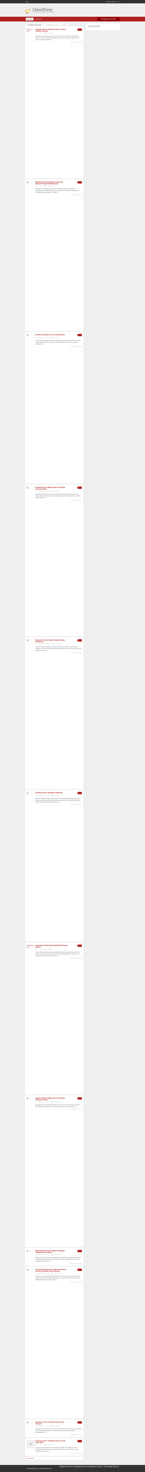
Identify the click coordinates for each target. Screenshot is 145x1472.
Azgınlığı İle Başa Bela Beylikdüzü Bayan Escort (52, 946)
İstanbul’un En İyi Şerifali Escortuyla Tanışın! (50, 1423)
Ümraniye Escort (111, 1466)
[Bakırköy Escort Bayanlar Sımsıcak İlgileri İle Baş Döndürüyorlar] (31, 182)
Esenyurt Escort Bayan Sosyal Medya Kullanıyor (50, 641)
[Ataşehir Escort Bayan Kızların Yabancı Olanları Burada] (31, 31)
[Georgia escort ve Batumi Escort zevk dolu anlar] (31, 1448)
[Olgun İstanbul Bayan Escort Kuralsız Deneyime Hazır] (31, 1098)
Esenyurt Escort (42, 643)
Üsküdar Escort (42, 1273)
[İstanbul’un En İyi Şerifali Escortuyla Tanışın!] (31, 1423)
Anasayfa (30, 19)
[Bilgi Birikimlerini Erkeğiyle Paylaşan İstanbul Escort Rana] (31, 1251)
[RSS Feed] (27, 1)
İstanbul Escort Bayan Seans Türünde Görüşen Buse (50, 488)
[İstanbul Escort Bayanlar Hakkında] (31, 793)
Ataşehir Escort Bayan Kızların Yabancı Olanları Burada (51, 30)
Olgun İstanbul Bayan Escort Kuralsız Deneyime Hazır (50, 1099)
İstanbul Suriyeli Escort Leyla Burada (50, 335)
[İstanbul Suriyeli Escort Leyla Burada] (31, 335)
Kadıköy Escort (81, 1466)
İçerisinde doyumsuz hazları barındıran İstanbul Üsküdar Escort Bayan (51, 1270)
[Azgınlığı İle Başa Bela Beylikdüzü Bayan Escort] (31, 947)
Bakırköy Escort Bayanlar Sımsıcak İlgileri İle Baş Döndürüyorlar (49, 183)
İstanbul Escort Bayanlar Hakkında (49, 793)
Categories (38, 19)
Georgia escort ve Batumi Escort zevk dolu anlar (50, 1441)
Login (117, 1)
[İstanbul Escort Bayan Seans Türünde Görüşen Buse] (31, 488)
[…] (51, 39)
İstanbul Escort (41, 337)
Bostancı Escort (96, 1466)
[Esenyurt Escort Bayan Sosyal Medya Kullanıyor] (31, 640)
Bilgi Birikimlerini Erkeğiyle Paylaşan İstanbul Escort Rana (50, 1251)
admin (40, 33)
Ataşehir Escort (66, 1466)
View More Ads (30, 1458)
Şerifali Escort (41, 1425)
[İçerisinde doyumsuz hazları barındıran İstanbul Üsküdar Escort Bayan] (31, 1270)
